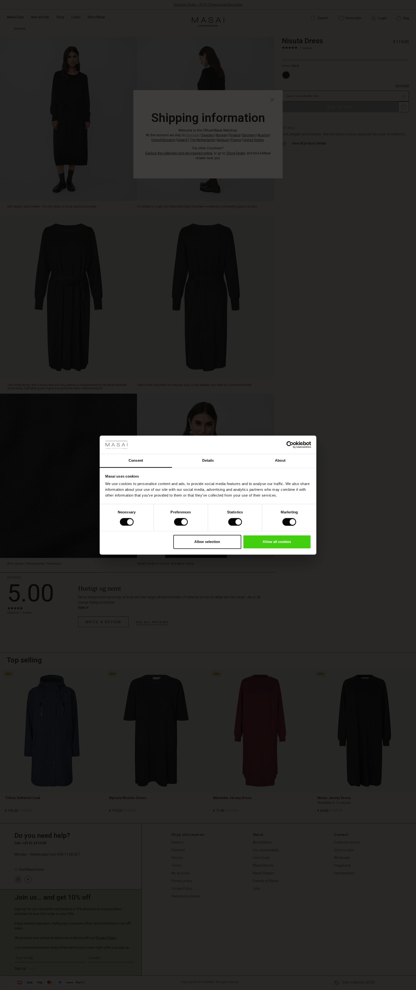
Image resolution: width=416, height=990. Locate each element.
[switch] (181, 522)
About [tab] (280, 461)
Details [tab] (208, 461)
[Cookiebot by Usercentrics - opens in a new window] (290, 444)
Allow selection (207, 542)
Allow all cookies (277, 542)
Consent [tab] (136, 461)
